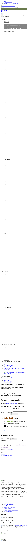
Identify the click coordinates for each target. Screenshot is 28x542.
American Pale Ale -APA (13, 165)
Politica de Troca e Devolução (11, 510)
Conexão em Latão (15, 144)
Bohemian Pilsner (11, 200)
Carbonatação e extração (16, 89)
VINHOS (6, 360)
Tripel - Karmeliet (11, 210)
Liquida (12, 322)
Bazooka (12, 53)
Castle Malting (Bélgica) (16, 255)
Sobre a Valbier (7, 508)
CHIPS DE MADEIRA (13, 357)
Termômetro (13, 129)
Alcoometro (13, 120)
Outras (12, 156)
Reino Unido (13, 268)
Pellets (11, 305)
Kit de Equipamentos (12, 34)
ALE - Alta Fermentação (16, 330)
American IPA (10, 162)
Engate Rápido (14, 146)
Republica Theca (14, 288)
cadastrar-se (14, 403)
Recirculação (13, 56)
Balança (12, 121)
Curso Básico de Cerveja (13, 25)
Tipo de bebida (11, 310)
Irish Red (9, 178)
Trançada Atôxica (14, 153)
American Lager (11, 216)
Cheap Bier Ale (11, 187)
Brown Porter (10, 194)
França (12, 283)
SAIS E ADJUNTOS (9, 344)
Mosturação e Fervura (13, 46)
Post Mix (12, 93)
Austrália (12, 279)
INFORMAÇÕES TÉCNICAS (12, 361)
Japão (11, 284)
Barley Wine (10, 230)
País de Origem (11, 261)
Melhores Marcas (11, 251)
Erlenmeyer (13, 124)
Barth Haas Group (15, 294)
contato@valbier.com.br (21, 525)
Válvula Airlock (14, 79)
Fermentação (10, 327)
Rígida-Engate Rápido (16, 155)
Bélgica (12, 266)
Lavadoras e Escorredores (17, 113)
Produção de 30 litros (15, 41)
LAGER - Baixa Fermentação (18, 331)
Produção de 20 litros (15, 40)
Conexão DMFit (14, 142)
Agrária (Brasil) (14, 254)
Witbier (9, 175)
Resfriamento (10, 60)
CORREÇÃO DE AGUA (13, 347)
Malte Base (13, 242)
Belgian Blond (10, 197)
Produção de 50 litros (15, 43)
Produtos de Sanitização (16, 114)
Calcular (15, 438)
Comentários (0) (8, 382)
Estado (2, 441)
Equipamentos (9, 449)
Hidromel (12, 315)
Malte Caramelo (14, 244)
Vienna (9, 213)
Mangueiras (10, 149)
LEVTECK (13, 341)
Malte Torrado (14, 246)
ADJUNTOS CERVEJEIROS (15, 350)
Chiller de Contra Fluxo (16, 63)
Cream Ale (10, 203)
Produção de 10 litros (15, 38)
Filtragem (9, 102)
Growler (12, 98)
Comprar (15, 414)
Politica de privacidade (9, 507)
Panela (12, 50)
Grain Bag (12, 54)
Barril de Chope (14, 88)
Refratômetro (13, 127)
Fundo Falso (13, 51)
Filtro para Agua (14, 105)
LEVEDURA (7, 307)
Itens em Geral (14, 130)
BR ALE (9, 227)
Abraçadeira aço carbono (16, 136)
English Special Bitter (12, 184)
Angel (11, 339)
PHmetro (12, 126)
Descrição (6, 380)
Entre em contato (8, 503)
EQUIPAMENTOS (9, 31)
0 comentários (18, 445)
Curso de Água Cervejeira (14, 28)
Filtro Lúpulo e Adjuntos (16, 107)
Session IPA (10, 219)
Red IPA (9, 206)
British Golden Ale (12, 191)
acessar (8, 403)
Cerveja (12, 313)
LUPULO (6, 271)
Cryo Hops (13, 303)
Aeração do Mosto (15, 72)
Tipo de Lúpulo (11, 300)
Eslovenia (12, 280)
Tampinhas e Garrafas (16, 95)
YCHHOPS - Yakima (15, 297)
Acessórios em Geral (15, 57)
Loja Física (6, 506)
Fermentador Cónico (15, 73)
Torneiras (12, 96)
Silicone (12, 152)
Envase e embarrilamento (14, 83)
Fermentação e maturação (14, 69)
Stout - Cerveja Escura (13, 168)
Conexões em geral (12, 133)
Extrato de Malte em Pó (16, 239)
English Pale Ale (11, 181)
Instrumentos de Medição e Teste (16, 117)
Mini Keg (12, 92)
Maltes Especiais (14, 248)
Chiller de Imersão (15, 64)
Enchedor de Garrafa (15, 91)
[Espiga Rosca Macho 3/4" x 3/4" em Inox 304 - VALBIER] (15, 373)
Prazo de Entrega (8, 511)
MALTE (6, 233)
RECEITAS (7, 159)
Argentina (12, 264)
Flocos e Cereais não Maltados (18, 241)
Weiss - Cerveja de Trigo (13, 171)
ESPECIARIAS (11, 354)
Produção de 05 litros (15, 37)
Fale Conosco (8, 2)
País (2, 440)
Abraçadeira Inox (14, 137)
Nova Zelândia (14, 286)
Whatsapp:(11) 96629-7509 (11, 3)
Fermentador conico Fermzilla (18, 75)
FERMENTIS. (14, 340)
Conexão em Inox (14, 143)
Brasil (11, 267)
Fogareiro (12, 49)
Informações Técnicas (9, 504)
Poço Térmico (13, 76)
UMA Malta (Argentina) (16, 257)
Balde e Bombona (14, 78)
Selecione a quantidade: (6, 412)
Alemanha (12, 277)
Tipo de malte (10, 236)
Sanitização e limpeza (13, 110)
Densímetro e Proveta (15, 123)
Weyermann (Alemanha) (16, 258)
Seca (11, 324)
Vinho (11, 316)
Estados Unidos (14, 281)
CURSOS (6, 22)
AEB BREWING (14, 337)
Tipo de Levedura (12, 319)
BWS (11, 296)
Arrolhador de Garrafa (16, 86)
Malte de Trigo (14, 245)
